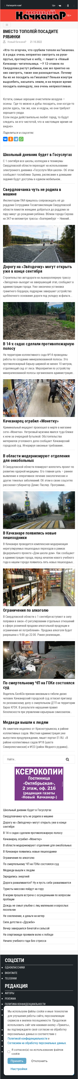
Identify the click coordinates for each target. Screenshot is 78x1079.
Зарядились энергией (16, 876)
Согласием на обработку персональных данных (37, 1043)
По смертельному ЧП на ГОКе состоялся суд (38, 685)
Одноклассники (15, 967)
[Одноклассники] (10, 139)
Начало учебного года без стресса (24, 941)
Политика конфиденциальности (25, 1004)
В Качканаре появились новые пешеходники (29, 535)
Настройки (19, 1069)
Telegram (11, 978)
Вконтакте (11, 972)
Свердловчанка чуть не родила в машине (32, 191)
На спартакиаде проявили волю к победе (28, 934)
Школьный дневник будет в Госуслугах (37, 154)
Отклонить (39, 1061)
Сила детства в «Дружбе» (19, 922)
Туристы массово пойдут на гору (23, 889)
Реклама (10, 998)
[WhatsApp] (21, 139)
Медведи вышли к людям (25, 722)
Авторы (9, 993)
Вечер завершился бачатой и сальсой (26, 928)
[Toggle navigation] (7, 24)
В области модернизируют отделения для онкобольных (36, 458)
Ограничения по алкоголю (25, 610)
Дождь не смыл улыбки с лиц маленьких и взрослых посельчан (35, 907)
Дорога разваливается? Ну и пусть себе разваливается (37, 882)
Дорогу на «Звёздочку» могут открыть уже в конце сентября (37, 269)
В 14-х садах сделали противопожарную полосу (38, 346)
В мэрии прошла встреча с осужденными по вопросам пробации (36, 897)
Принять (17, 1061)
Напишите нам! (14, 5)
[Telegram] (16, 139)
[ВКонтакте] (5, 139)
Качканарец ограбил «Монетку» (31, 421)
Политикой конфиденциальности (27, 1038)
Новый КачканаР (17, 41)
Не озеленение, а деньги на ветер (23, 916)
